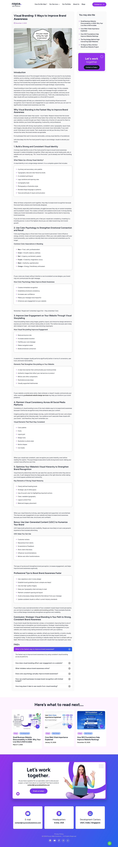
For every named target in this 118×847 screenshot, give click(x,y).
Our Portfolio (66, 4)
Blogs (83, 4)
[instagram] (63, 840)
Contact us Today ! (92, 67)
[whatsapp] (67, 840)
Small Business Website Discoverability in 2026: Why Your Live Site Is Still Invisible (92, 23)
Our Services (53, 4)
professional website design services (36, 395)
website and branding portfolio (44, 610)
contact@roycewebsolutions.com (38, 785)
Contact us (97, 4)
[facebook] (59, 840)
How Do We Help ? (41, 4)
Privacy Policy (59, 834)
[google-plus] (54, 840)
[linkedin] (50, 840)
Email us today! (38, 791)
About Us (76, 4)
